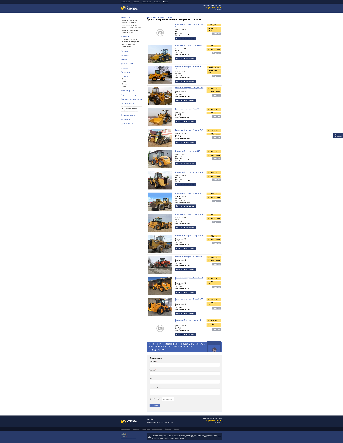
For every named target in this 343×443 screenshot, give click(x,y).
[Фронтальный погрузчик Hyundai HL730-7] (160, 286)
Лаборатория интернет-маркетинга (128, 437)
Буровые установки (128, 124)
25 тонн (123, 81)
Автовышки (125, 68)
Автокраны (125, 76)
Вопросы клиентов (146, 2)
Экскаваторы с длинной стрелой (131, 27)
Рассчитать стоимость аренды (185, 39)
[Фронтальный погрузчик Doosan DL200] (160, 265)
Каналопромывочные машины (131, 99)
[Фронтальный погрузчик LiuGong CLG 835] (160, 328)
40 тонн (123, 86)
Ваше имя (153, 361)
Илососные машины (128, 115)
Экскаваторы (125, 17)
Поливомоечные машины (129, 108)
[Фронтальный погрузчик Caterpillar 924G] (160, 138)
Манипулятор (125, 72)
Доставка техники (125, 2)
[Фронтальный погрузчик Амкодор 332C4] (160, 96)
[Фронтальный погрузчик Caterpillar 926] (160, 202)
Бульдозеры (125, 55)
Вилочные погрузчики (128, 44)
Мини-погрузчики (126, 47)
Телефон (152, 370)
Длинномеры (125, 119)
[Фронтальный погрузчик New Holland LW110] (160, 75)
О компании (157, 2)
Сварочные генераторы (129, 95)
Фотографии (136, 2)
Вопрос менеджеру (155, 387)
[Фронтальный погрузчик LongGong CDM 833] (160, 33)
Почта (152, 378)
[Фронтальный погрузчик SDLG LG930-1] (160, 54)
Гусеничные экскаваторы (129, 25)
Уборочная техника (127, 103)
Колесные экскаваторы (128, 22)
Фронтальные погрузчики (129, 39)
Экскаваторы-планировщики (130, 30)
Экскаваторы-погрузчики (129, 20)
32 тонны (124, 84)
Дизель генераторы (128, 91)
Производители (146, 429)
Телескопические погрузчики (130, 42)
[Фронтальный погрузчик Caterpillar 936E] (160, 244)
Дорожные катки (127, 64)
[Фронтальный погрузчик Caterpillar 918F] (160, 180)
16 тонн (123, 79)
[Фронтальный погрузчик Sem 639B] (160, 117)
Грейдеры (124, 59)
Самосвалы (125, 51)
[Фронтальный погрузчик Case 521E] (160, 159)
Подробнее (216, 34)
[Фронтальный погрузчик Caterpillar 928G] (160, 223)
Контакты (165, 2)
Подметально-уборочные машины (131, 106)
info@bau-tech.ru (218, 9)
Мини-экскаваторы (127, 32)
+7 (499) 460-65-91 (214, 7)
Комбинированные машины (129, 111)
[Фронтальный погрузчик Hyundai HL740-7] (160, 307)
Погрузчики (125, 37)
